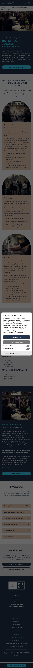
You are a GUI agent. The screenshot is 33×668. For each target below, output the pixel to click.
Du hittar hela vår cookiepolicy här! (13, 332)
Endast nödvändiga (17, 342)
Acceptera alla (16, 337)
